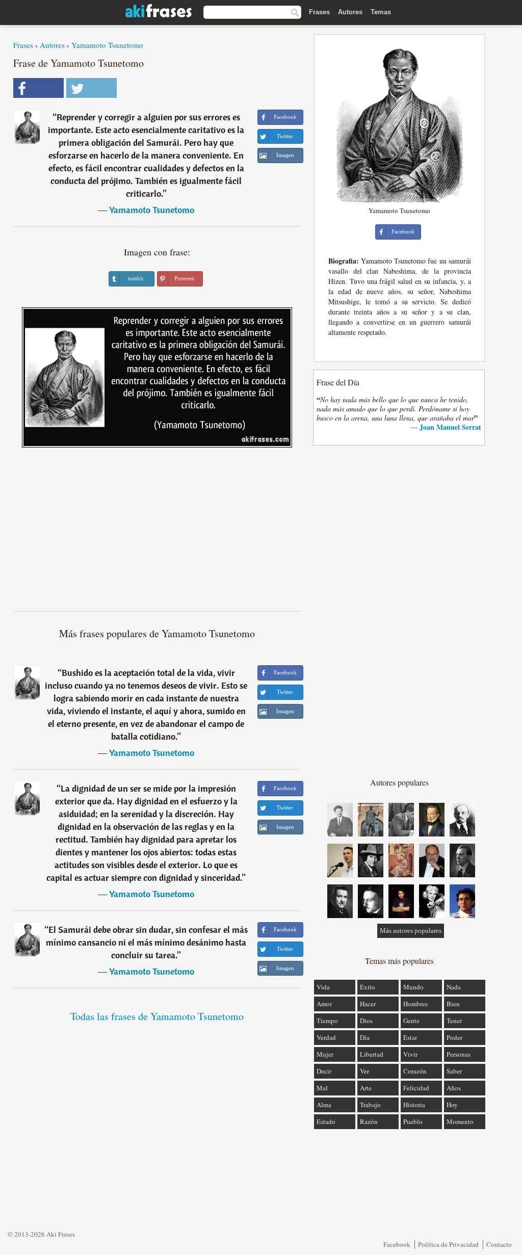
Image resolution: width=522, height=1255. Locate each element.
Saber (454, 1071)
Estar (410, 1037)
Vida (323, 986)
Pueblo (413, 1121)
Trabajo (370, 1104)
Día (365, 1037)
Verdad (326, 1037)
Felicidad (416, 1087)
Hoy (452, 1104)
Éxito (367, 986)
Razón (369, 1121)
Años (454, 1087)
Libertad (371, 1054)
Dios (366, 1020)
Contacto (499, 1244)
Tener (454, 1020)
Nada (454, 986)
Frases (319, 12)
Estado (326, 1121)
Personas (459, 1054)
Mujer (325, 1054)
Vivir (410, 1054)
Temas (381, 12)
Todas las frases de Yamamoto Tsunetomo (157, 1016)
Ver (364, 1071)
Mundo (413, 986)
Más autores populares (410, 930)
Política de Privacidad (448, 1244)
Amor (324, 1003)
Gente (411, 1020)
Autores (350, 12)
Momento (460, 1121)
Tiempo (327, 1020)
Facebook (396, 1244)
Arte (366, 1087)
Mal (322, 1087)
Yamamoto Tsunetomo (107, 45)
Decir (324, 1071)
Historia (414, 1104)
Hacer (368, 1003)
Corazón (415, 1071)
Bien (453, 1003)
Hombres (415, 1003)
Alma (324, 1104)
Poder (454, 1037)
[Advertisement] (157, 533)
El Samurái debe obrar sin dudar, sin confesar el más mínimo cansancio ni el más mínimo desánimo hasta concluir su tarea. (147, 942)
